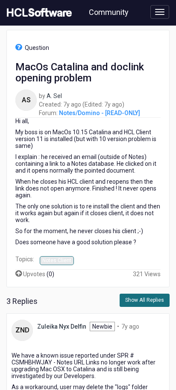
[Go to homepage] (37, 13)
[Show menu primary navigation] (159, 12)
